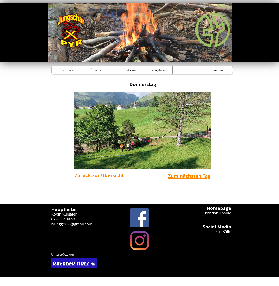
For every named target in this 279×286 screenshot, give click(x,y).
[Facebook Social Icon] (139, 217)
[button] (97, 70)
